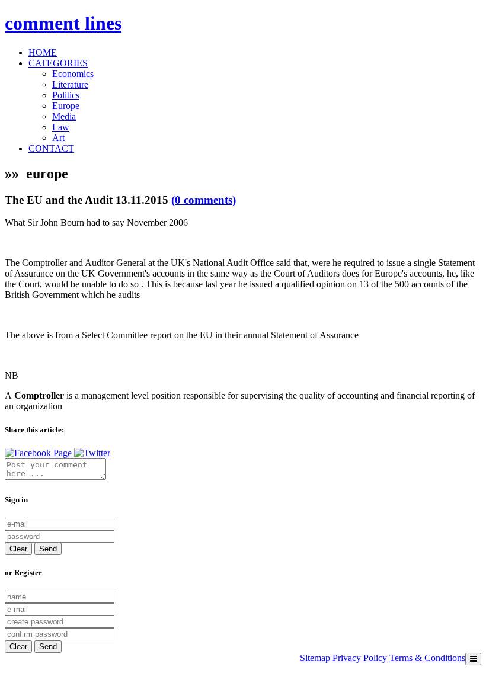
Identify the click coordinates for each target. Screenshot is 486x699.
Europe (65, 106)
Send (48, 548)
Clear (18, 548)
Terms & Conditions (427, 658)
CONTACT (51, 148)
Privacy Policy (359, 658)
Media (64, 116)
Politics (65, 95)
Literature (70, 84)
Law (60, 127)
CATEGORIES (58, 63)
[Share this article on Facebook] (38, 453)
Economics (73, 74)
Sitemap (315, 658)
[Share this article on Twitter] (92, 453)
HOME (42, 52)
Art (58, 138)
